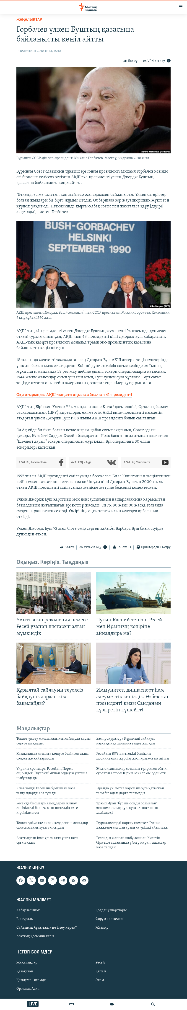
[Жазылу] (84, 880)
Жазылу (102, 928)
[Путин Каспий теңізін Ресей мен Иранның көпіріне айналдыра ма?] (133, 593)
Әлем (100, 980)
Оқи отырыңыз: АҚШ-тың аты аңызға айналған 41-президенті (74, 395)
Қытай (101, 971)
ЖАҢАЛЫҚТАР (29, 20)
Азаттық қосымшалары (35, 936)
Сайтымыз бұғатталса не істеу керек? (46, 928)
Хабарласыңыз (28, 910)
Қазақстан (24, 971)
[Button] (130, 61)
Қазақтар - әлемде (31, 980)
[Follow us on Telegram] (63, 880)
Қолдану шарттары (111, 910)
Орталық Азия (27, 989)
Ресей (100, 963)
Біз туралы (25, 919)
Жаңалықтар (26, 963)
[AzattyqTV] (112, 1004)
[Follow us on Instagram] (52, 880)
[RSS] (73, 880)
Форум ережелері (110, 919)
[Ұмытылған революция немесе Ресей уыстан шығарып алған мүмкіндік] (53, 593)
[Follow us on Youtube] (42, 880)
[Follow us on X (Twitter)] (31, 880)
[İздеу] (153, 1004)
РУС (72, 1004)
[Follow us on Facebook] (20, 880)
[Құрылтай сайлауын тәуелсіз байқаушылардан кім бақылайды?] (53, 663)
